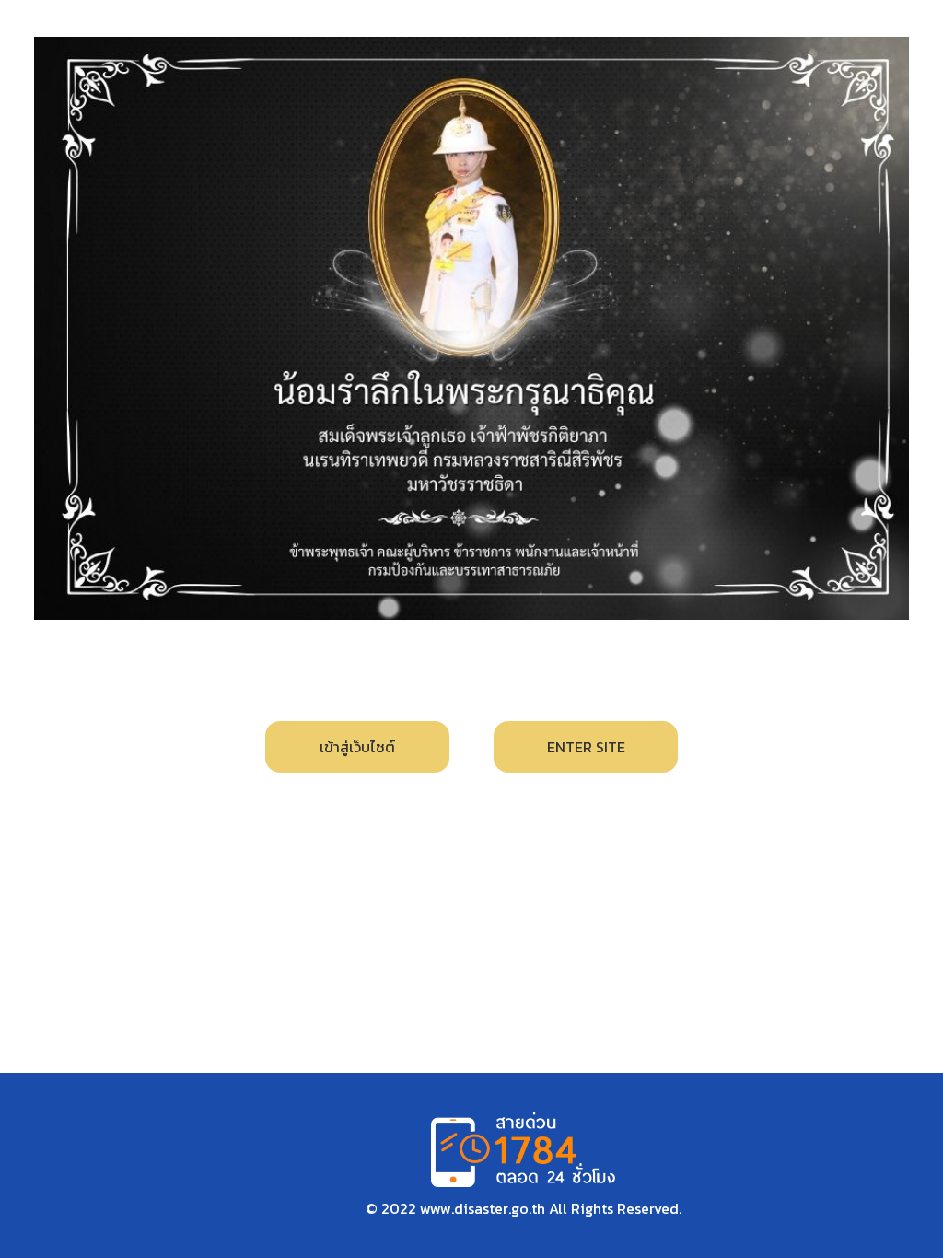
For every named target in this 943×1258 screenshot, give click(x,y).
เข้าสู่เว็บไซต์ (357, 747)
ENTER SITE (586, 747)
